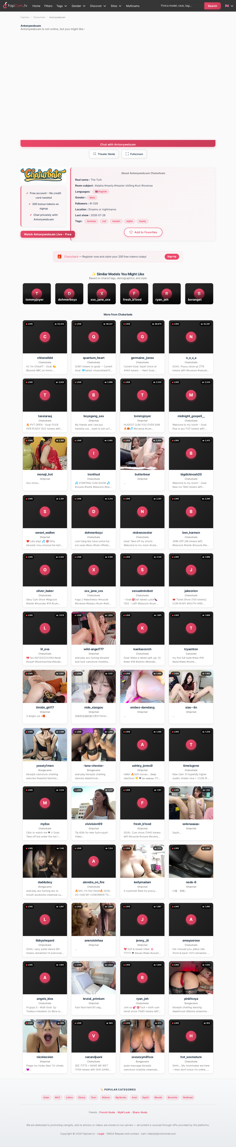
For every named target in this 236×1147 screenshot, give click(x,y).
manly (142, 221)
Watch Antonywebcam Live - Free (48, 234)
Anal (134, 1097)
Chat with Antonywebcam (118, 144)
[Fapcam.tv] (15, 6)
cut (104, 221)
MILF (57, 1097)
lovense (91, 221)
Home (36, 6)
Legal (101, 1133)
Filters (48, 6)
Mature (106, 1097)
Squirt (145, 1097)
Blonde (158, 1097)
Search (212, 6)
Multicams (132, 6)
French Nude (107, 1112)
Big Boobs (121, 1097)
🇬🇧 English (101, 191)
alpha (129, 221)
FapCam (25, 17)
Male (92, 197)
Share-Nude (140, 1112)
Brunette (172, 1097)
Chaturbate (39, 17)
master (116, 221)
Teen (93, 1097)
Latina (69, 1097)
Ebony (81, 1097)
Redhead (188, 1097)
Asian (46, 1097)
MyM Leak (124, 1112)
